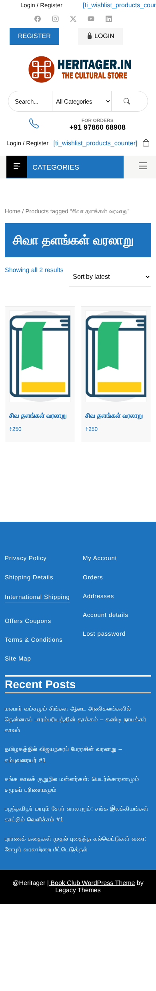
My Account (100, 558)
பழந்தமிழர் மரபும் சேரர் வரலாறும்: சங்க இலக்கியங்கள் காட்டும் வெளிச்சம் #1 (77, 814)
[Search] (127, 101)
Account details (105, 615)
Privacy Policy (26, 558)
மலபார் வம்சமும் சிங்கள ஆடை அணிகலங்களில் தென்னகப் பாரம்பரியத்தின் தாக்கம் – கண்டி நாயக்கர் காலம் (76, 719)
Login (104, 36)
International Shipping (37, 597)
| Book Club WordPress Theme (91, 883)
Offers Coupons (28, 621)
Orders (93, 577)
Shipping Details (29, 577)
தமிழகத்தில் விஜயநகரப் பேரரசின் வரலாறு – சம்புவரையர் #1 (63, 754)
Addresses (98, 596)
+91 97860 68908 (97, 127)
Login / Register (41, 5)
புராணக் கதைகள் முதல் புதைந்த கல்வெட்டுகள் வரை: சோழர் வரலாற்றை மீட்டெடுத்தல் (76, 844)
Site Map (18, 658)
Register (34, 36)
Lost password (104, 634)
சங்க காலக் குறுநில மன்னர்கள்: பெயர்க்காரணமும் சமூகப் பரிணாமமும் (72, 784)
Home (12, 211)
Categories (55, 167)
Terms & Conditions (33, 640)
